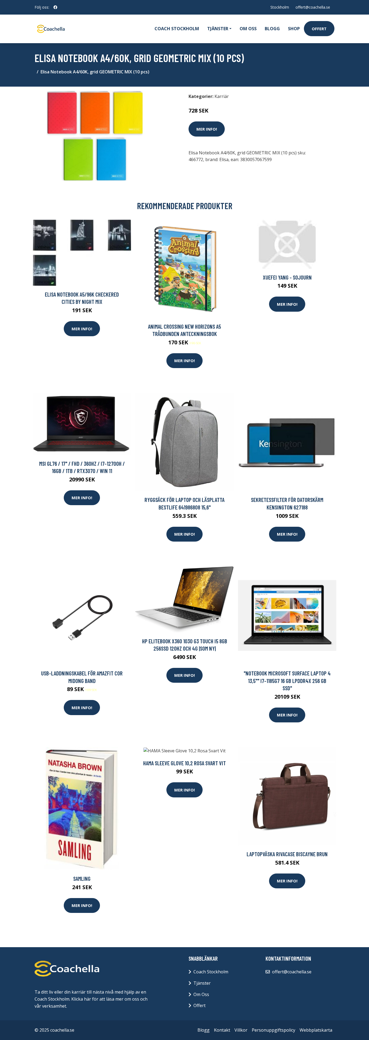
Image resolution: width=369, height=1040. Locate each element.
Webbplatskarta (316, 1030)
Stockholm (279, 7)
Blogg (272, 29)
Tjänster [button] (217, 29)
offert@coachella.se (313, 7)
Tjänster (202, 983)
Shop (294, 29)
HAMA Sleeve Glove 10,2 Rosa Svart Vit (184, 763)
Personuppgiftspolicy (273, 1030)
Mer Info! (206, 129)
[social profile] (55, 7)
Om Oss (201, 994)
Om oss (248, 29)
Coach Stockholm (177, 29)
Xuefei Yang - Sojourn (287, 277)
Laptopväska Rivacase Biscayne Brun (287, 854)
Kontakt (222, 1030)
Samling (81, 878)
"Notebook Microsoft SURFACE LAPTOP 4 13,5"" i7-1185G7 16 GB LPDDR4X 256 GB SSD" (287, 680)
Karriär (221, 96)
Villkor (240, 1030)
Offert (319, 28)
